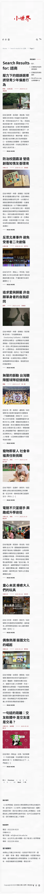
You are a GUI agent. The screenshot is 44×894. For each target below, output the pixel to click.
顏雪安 (26, 649)
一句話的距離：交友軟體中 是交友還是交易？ (16, 717)
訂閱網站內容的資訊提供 (36, 68)
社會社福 (9, 89)
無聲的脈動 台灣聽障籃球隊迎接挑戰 (16, 377)
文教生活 (5, 167)
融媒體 (12, 726)
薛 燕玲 (5, 462)
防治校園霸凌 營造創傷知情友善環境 (16, 161)
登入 (32, 64)
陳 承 (4, 728)
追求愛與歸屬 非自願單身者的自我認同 (16, 297)
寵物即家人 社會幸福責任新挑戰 (16, 453)
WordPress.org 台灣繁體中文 (36, 79)
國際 (4, 305)
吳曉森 (26, 167)
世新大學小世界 (21, 885)
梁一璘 (23, 384)
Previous (11, 780)
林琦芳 (26, 594)
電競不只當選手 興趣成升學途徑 (16, 510)
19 (15, 782)
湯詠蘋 (5, 91)
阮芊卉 (26, 246)
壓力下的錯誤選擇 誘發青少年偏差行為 (16, 80)
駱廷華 (5, 518)
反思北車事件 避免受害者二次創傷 (16, 239)
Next (19, 782)
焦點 (4, 89)
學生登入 (30, 885)
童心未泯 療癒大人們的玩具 (16, 587)
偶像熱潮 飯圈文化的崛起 (16, 642)
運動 (4, 384)
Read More (11, 151)
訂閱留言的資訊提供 (36, 73)
